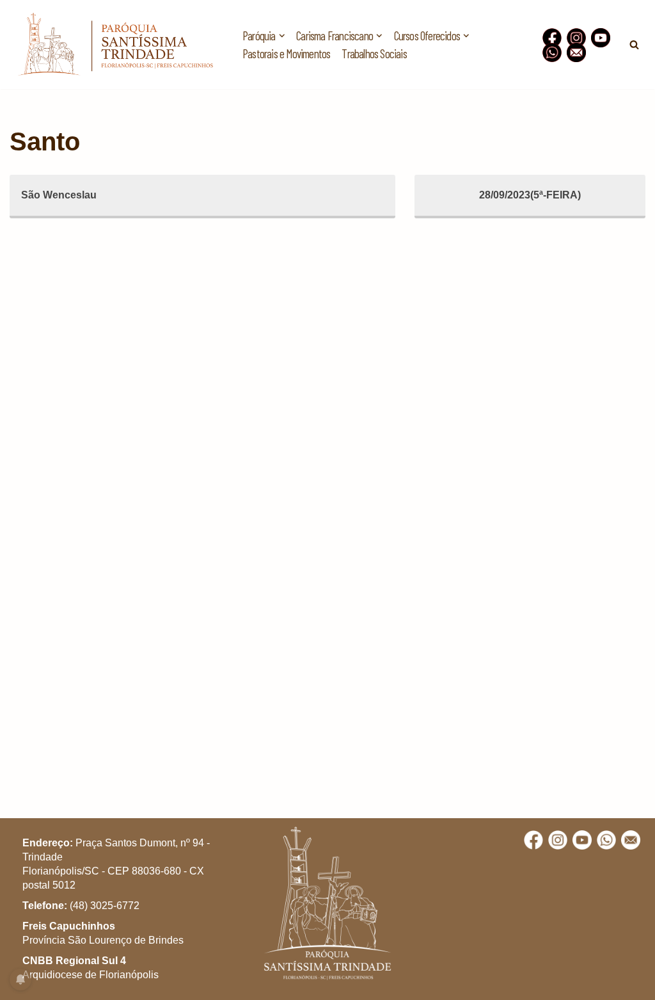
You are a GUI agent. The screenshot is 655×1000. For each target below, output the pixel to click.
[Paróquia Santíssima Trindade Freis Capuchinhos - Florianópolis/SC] (115, 44)
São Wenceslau (59, 195)
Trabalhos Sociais (374, 53)
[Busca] (634, 44)
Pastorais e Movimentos (286, 53)
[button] (627, 18)
